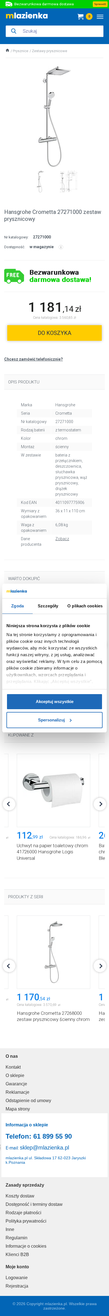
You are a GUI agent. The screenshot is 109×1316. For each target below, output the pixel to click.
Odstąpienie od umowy (28, 1100)
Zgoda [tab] (17, 605)
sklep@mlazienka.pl (44, 1147)
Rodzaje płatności (23, 1212)
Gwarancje (16, 1083)
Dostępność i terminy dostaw (34, 1204)
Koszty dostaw (20, 1196)
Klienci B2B (17, 1254)
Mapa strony (18, 1109)
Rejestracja (17, 1286)
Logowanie (17, 1277)
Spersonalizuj (51, 720)
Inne (10, 1229)
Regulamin (16, 1237)
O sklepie (15, 1075)
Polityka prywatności (26, 1221)
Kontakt (13, 1067)
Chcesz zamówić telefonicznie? (33, 359)
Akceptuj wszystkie (55, 701)
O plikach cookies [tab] (85, 605)
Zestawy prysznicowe (49, 51)
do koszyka (54, 333)
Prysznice (20, 51)
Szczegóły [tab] (48, 605)
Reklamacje (17, 1092)
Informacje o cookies (26, 1246)
